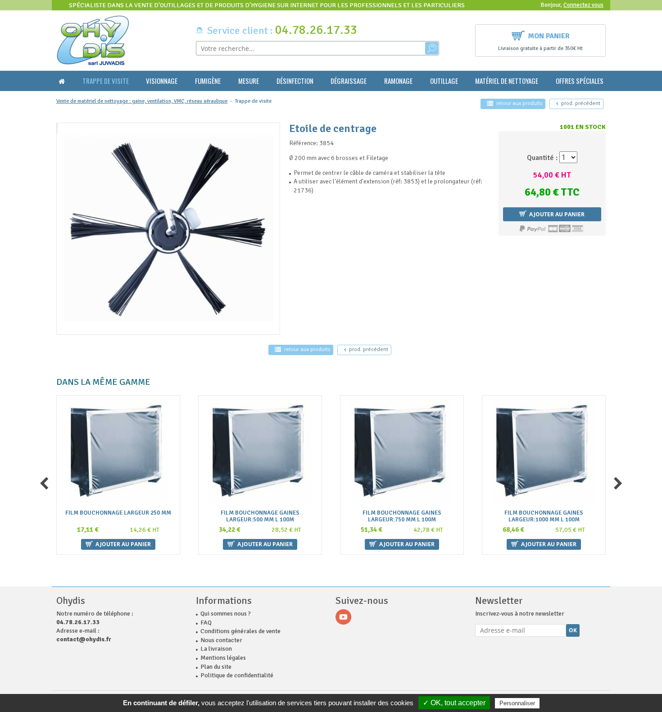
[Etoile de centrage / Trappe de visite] (57, 128)
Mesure (248, 81)
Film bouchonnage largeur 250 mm (118, 513)
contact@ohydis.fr (83, 639)
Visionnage (161, 81)
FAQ (206, 622)
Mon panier (549, 36)
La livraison (216, 649)
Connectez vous (583, 5)
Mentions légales (223, 658)
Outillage (444, 81)
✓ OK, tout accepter (454, 703)
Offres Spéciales (579, 81)
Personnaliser (517, 703)
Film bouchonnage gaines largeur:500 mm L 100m (260, 516)
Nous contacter (221, 640)
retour (519, 103)
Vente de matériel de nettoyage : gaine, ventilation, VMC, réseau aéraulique (141, 101)
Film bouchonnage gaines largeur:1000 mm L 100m (543, 516)
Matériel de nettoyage (506, 81)
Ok (573, 630)
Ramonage (398, 81)
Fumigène (208, 81)
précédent (580, 103)
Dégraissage (349, 81)
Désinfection (295, 81)
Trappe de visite (105, 81)
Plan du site (215, 667)
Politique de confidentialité (236, 675)
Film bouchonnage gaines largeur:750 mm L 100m (402, 516)
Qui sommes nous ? (225, 613)
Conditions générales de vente (240, 631)
